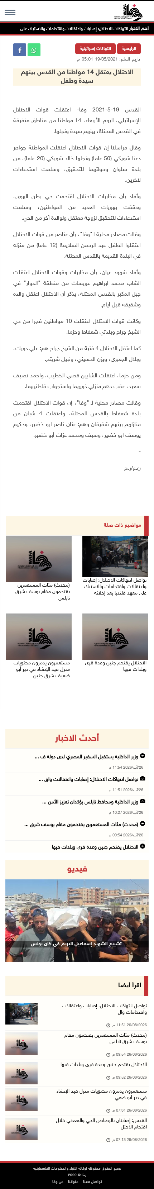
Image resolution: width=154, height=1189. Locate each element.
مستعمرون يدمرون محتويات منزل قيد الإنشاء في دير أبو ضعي (102, 1094)
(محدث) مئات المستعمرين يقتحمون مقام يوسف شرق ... (81, 825)
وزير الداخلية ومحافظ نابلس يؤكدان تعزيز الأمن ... (90, 802)
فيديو (77, 869)
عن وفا (57, 1182)
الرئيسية (129, 48)
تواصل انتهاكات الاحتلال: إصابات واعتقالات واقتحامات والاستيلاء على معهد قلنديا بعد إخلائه (114, 586)
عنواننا (73, 1182)
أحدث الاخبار (77, 738)
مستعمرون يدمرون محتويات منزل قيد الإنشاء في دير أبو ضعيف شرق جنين (42, 669)
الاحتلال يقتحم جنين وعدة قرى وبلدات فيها (115, 666)
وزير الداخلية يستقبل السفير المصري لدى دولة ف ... (86, 757)
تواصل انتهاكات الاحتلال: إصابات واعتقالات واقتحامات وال (104, 1009)
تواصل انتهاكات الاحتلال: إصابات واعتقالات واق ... (88, 780)
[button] (16, 911)
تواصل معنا (92, 1182)
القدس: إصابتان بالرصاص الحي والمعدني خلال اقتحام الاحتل (101, 1124)
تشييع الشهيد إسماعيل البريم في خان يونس (76, 944)
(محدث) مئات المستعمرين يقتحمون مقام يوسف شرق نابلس (42, 591)
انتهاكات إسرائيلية (95, 48)
